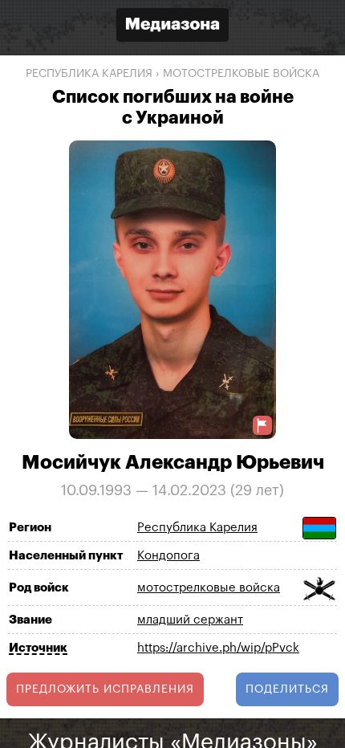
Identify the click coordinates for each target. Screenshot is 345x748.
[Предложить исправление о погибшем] (262, 425)
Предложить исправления (105, 689)
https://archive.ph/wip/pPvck (218, 648)
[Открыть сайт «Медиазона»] (172, 27)
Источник (38, 648)
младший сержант (190, 620)
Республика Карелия (89, 73)
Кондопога (168, 556)
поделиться (287, 689)
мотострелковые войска (241, 73)
